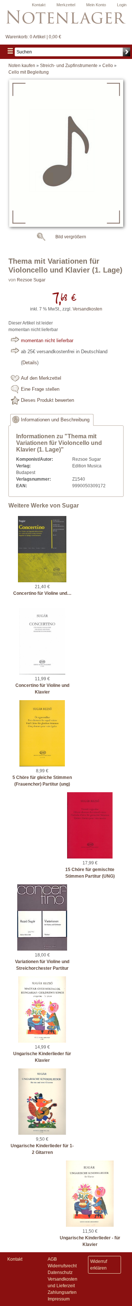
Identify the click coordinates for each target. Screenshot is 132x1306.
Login (121, 5)
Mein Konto (96, 5)
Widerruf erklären (98, 1265)
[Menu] (10, 51)
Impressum (59, 1299)
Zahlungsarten (62, 1292)
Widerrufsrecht (62, 1265)
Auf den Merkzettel (41, 378)
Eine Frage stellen (40, 389)
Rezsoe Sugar (31, 279)
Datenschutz (60, 1272)
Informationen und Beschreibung (55, 419)
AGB (52, 1259)
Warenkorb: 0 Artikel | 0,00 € (33, 36)
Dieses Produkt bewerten (47, 400)
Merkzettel (65, 5)
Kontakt (38, 5)
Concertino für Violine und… (42, 593)
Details (29, 362)
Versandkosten (87, 309)
